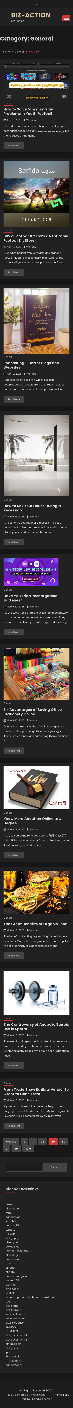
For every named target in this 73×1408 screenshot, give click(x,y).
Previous (10, 1141)
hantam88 (12, 1225)
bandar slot (13, 1217)
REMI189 (12, 1331)
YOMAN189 (13, 1327)
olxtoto (10, 1272)
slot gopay (12, 1238)
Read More (13, 145)
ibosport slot (13, 1356)
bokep (9, 1204)
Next (28, 1148)
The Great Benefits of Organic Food (36, 923)
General (8, 103)
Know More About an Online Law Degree (32, 821)
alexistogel (12, 1208)
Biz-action (30, 15)
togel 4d (11, 1301)
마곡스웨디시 (14, 1360)
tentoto (10, 1229)
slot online (12, 1305)
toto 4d (10, 1263)
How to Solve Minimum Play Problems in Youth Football (28, 111)
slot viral (11, 1284)
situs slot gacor (15, 1322)
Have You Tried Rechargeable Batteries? (30, 598)
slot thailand (13, 1310)
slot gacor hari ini (16, 1335)
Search (55, 1167)
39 (16, 1148)
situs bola (12, 1221)
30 (63, 1141)
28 (42, 1141)
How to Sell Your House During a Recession (32, 508)
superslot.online (15, 1314)
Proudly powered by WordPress (25, 1394)
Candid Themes (42, 1399)
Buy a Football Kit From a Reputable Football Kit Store (36, 238)
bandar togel (14, 1365)
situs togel (12, 1288)
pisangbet (12, 1242)
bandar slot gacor (17, 1276)
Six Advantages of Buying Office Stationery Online (33, 712)
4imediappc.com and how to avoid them (31, 1297)
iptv (8, 1352)
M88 (9, 1212)
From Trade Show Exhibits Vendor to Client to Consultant (36, 1091)
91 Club (10, 1234)
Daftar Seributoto (17, 1250)
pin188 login (13, 1343)
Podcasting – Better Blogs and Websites (31, 365)
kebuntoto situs (15, 1318)
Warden (31, 120)
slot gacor (12, 1348)
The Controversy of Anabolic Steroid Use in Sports (36, 1026)
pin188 (10, 1267)
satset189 (12, 1280)
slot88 (10, 1293)
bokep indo (12, 1246)
